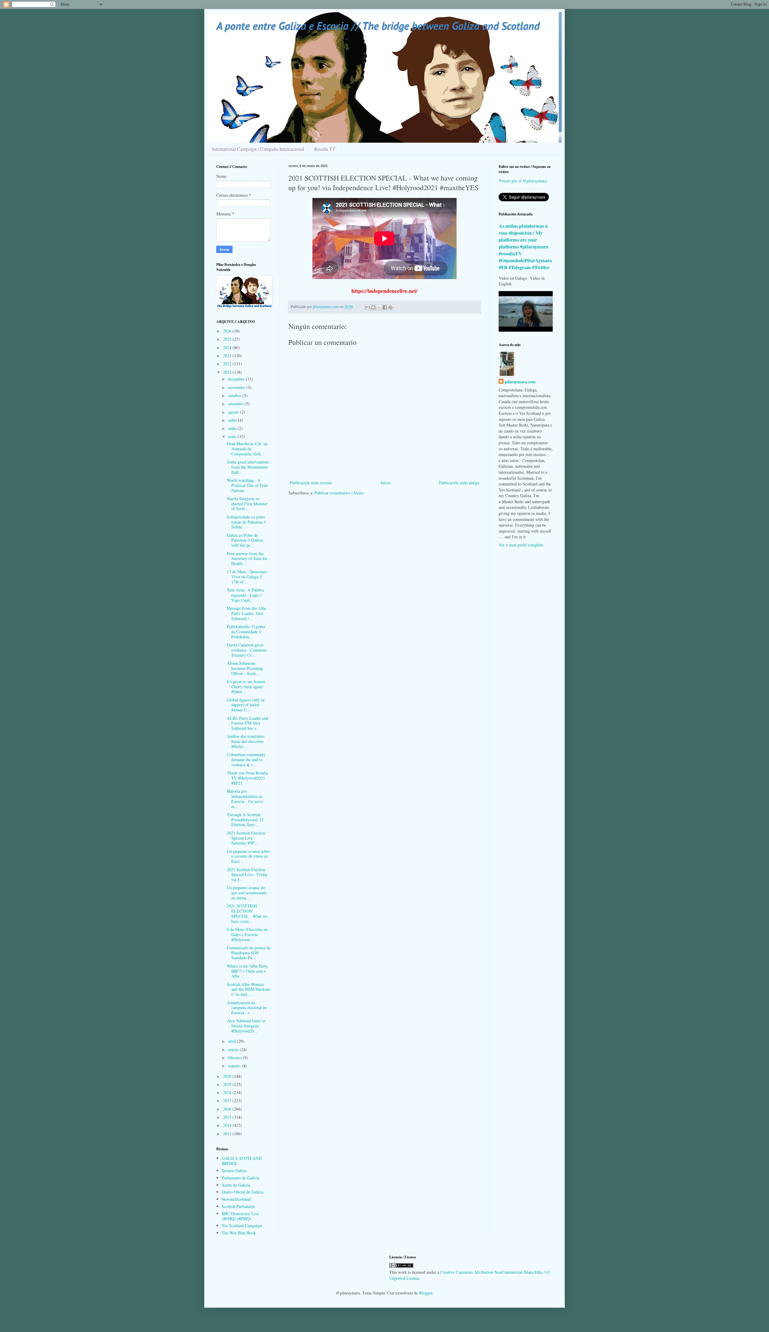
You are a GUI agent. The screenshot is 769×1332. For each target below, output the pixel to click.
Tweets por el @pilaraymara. (523, 181)
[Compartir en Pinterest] (391, 307)
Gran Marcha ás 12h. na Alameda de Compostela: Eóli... (247, 449)
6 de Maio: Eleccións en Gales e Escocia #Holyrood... (247, 934)
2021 (228, 372)
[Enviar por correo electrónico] (368, 307)
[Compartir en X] (379, 307)
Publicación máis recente (311, 482)
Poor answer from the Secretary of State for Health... (247, 559)
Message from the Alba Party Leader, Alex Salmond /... (246, 613)
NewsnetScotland (236, 1199)
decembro (237, 379)
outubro (235, 395)
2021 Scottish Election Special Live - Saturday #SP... (246, 838)
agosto (234, 412)
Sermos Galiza (234, 1170)
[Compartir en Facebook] (385, 307)
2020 (228, 1076)
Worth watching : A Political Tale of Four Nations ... (247, 485)
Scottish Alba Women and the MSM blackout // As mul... (248, 989)
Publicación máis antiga (459, 482)
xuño (233, 428)
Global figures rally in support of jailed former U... (245, 705)
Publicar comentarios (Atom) (339, 493)
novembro (237, 387)
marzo (234, 1049)
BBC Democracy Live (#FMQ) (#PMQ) (240, 1216)
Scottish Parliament (238, 1206)
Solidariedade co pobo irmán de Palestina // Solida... (246, 522)
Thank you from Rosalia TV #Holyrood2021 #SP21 (247, 778)
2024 (228, 347)
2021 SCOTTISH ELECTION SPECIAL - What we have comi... (247, 913)
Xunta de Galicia (236, 1185)
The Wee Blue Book (239, 1233)
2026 (228, 331)
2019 (228, 1084)
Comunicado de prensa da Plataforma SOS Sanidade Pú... (248, 953)
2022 (228, 363)
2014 (228, 1125)
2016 (228, 1109)
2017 (228, 1100)
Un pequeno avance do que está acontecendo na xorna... (247, 893)
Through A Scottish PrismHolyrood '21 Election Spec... (245, 820)
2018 (228, 1092)
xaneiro (235, 1066)
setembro (236, 403)
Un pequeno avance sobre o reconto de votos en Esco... (248, 856)
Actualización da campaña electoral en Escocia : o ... (247, 1008)
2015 (228, 1117)
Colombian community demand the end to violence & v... (246, 760)
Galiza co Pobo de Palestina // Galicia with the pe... (245, 540)
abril (232, 1041)
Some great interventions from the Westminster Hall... (248, 467)
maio (233, 436)
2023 (228, 355)
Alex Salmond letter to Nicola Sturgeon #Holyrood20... (246, 1026)
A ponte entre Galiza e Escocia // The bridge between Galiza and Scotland (378, 26)
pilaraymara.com (520, 382)
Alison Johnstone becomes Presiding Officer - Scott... (245, 668)
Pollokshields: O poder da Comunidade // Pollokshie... (246, 632)
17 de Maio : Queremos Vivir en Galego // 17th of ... (247, 577)
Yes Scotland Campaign (242, 1225)
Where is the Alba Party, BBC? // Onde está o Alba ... (248, 971)
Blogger (425, 1293)
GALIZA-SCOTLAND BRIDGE (242, 1160)
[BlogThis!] (373, 307)
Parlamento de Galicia (240, 1178)
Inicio (386, 482)
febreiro (235, 1057)
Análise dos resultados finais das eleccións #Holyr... (245, 741)
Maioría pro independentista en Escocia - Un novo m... (245, 798)
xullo (233, 420)
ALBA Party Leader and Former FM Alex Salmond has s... (247, 723)
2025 (228, 339)
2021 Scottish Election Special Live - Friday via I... (247, 875)
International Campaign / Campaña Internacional (258, 149)
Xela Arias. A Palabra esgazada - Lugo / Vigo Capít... (245, 595)
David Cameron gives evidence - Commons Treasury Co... (247, 650)
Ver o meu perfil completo (521, 545)
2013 (228, 1133)
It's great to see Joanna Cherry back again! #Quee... (246, 687)
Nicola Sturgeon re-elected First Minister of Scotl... (247, 504)
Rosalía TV (325, 149)
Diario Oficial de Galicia (242, 1192)
